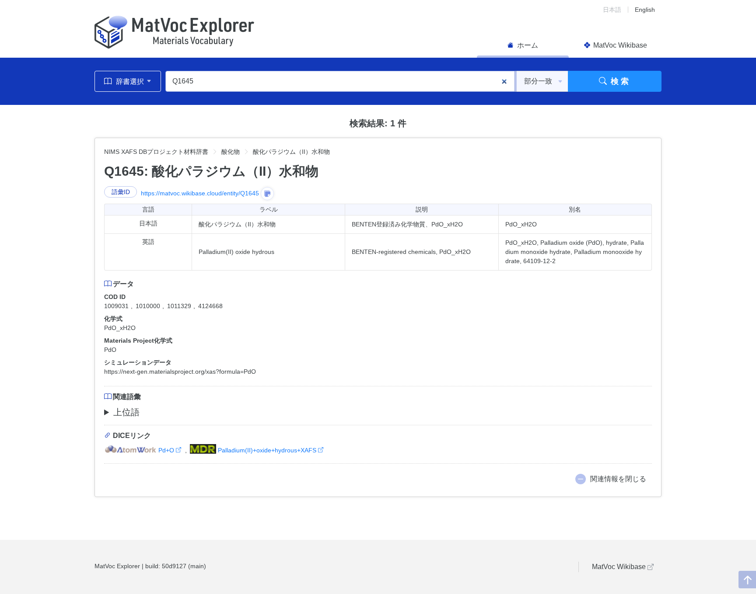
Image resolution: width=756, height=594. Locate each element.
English (645, 9)
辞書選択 (130, 81)
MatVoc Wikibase (619, 45)
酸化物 (230, 151)
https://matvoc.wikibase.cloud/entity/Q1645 (200, 193)
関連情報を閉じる (618, 479)
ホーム (526, 45)
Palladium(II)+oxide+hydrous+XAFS (267, 450)
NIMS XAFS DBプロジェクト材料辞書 (156, 151)
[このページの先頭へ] (747, 579)
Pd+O (166, 450)
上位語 (126, 412)
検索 (619, 81)
